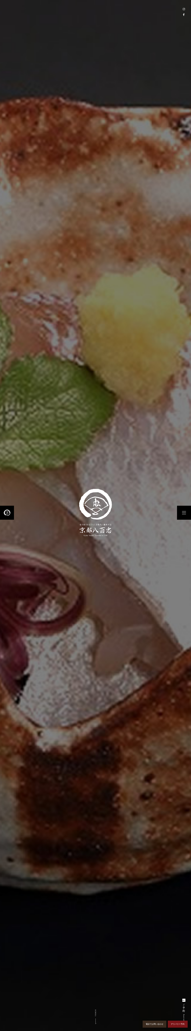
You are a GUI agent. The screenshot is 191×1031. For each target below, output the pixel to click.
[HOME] (7, 513)
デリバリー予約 (178, 1024)
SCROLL (95, 1013)
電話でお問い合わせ (154, 1024)
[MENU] (184, 513)
